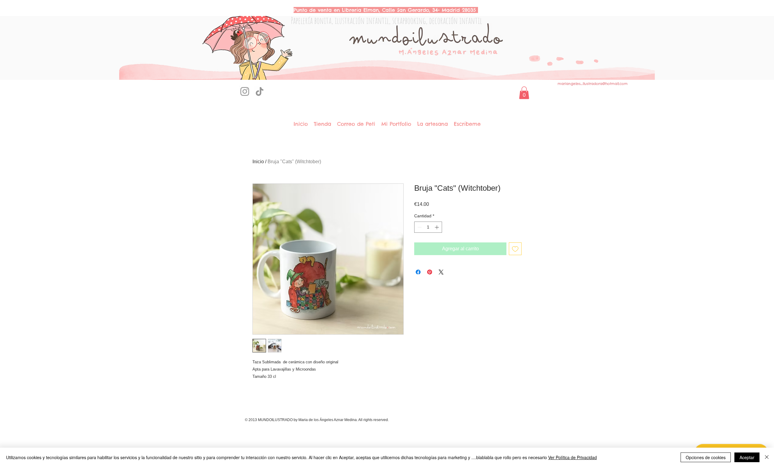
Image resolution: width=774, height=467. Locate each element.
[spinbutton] (428, 227)
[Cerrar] (766, 457)
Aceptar (747, 457)
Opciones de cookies (706, 457)
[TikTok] (259, 91)
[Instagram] (245, 91)
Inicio (258, 161)
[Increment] (437, 227)
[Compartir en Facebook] (418, 272)
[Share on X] (441, 272)
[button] (524, 92)
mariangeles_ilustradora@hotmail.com (593, 83)
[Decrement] (419, 227)
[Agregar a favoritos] (515, 248)
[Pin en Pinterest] (429, 272)
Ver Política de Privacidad (572, 457)
